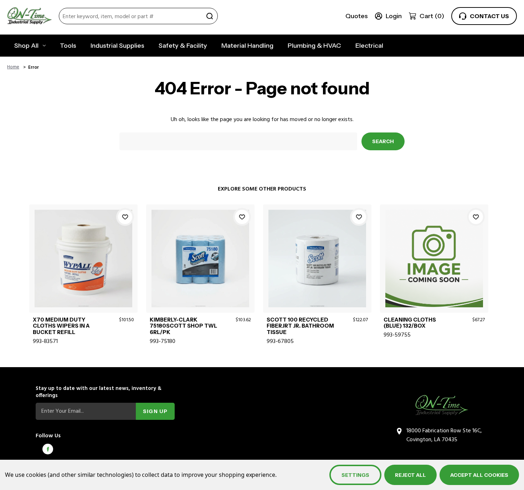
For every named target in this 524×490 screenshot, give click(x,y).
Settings (355, 475)
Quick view (83, 250)
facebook (47, 449)
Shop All (26, 45)
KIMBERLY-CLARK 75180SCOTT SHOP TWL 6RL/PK (183, 326)
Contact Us (489, 16)
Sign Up (155, 411)
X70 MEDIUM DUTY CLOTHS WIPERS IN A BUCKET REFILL (61, 326)
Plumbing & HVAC (314, 45)
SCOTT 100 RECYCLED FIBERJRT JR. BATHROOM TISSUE (300, 326)
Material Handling (247, 45)
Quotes (356, 16)
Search (209, 16)
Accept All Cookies (479, 475)
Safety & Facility (183, 45)
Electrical (369, 45)
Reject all (410, 475)
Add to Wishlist (125, 217)
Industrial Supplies (117, 45)
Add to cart (83, 266)
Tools (68, 45)
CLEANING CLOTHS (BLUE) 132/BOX (410, 323)
